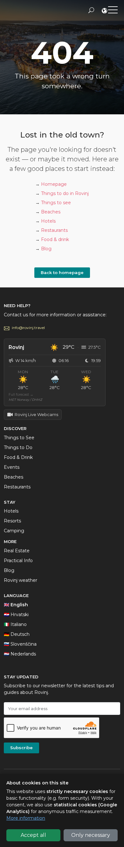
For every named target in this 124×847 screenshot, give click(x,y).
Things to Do (18, 447)
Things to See (19, 437)
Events (11, 467)
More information (25, 818)
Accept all (33, 835)
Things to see (56, 202)
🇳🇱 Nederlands (20, 654)
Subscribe (21, 747)
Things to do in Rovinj (65, 193)
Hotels (48, 221)
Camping (14, 531)
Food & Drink (18, 457)
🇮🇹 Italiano (15, 624)
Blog (46, 249)
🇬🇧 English (16, 605)
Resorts (12, 521)
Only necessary (90, 835)
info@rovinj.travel (28, 327)
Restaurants (54, 230)
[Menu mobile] (113, 11)
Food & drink (55, 239)
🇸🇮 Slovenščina (20, 644)
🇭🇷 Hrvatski (16, 614)
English (105, 11)
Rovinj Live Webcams (36, 414)
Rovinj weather (20, 580)
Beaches (50, 212)
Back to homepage (62, 272)
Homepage (54, 184)
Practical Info (18, 560)
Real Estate (17, 551)
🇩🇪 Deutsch (17, 634)
